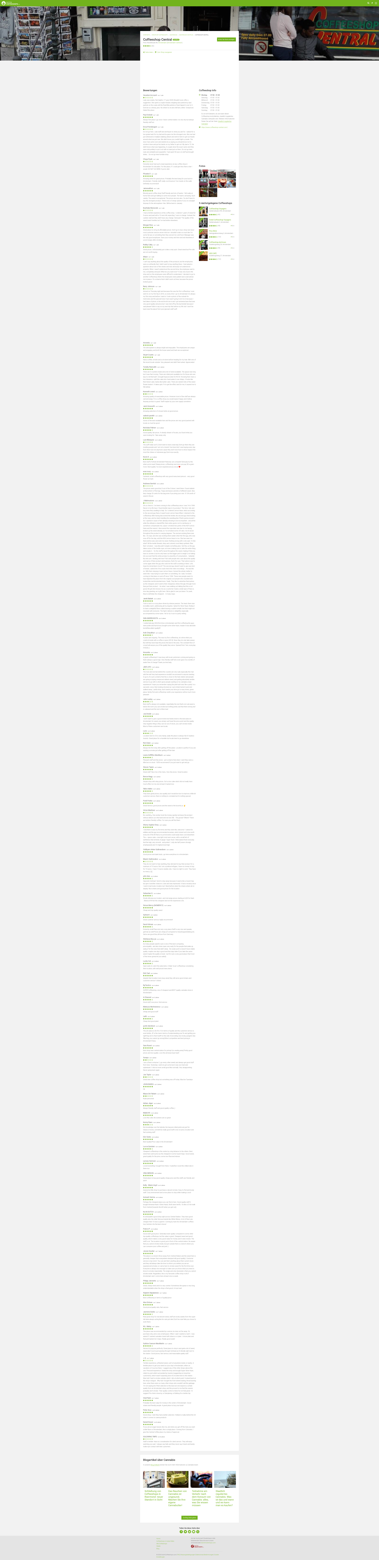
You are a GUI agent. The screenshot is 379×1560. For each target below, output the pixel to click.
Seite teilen (149, 52)
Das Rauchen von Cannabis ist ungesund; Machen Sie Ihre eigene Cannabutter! (177, 1498)
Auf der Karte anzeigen (226, 39)
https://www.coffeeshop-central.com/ (214, 127)
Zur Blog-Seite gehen (189, 1517)
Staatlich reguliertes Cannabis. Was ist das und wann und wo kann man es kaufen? (225, 1498)
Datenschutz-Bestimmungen (204, 1554)
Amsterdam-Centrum (186, 35)
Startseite (146, 35)
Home (158, 1538)
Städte (158, 1546)
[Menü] (376, 3)
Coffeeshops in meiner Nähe (165, 1541)
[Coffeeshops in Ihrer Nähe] (372, 3)
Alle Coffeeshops (161, 1543)
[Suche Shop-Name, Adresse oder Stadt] (368, 3)
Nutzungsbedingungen (188, 1554)
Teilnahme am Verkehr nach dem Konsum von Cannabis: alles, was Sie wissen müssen (201, 1498)
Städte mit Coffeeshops (160, 35)
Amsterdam (173, 35)
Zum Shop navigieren (164, 52)
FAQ (178, 1554)
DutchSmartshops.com (208, 1543)
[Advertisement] (189, 72)
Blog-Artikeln (155, 1465)
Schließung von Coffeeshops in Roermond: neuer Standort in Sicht (154, 1495)
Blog (157, 1548)
